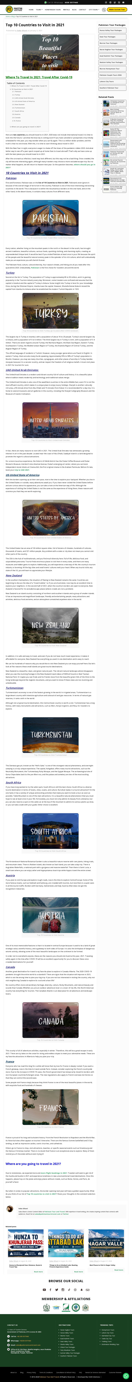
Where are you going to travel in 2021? (26, 127)
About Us (14, 1372)
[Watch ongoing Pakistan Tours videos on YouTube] (44, 1290)
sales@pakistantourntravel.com (28, 1345)
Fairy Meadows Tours (67, 1350)
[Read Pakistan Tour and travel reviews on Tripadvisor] (87, 1290)
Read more (38, 1272)
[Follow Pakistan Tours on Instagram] (62, 1290)
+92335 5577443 (25, 1341)
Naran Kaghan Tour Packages (111, 50)
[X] (120, 2)
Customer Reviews (115, 1372)
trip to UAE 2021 (22, 470)
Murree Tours (65, 1336)
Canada (18, 117)
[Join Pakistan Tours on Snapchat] (81, 1290)
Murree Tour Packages (108, 43)
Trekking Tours (107, 1341)
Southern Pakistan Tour (109, 88)
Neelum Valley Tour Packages (111, 62)
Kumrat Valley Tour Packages (70, 1353)
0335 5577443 (71, 2)
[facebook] (107, 2)
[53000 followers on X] (56, 1290)
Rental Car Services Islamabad (95, 1372)
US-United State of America (25, 101)
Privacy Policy (31, 1372)
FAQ (80, 1372)
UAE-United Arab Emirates (24, 98)
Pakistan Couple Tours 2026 (111, 75)
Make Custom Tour (117, 10)
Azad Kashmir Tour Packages (111, 56)
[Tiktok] (115, 2)
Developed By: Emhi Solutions (89, 1377)
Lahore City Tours (107, 82)
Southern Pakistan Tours (68, 1356)
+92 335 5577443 (23, 1336)
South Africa (19, 111)
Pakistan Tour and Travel (54, 1212)
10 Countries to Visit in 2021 (22, 89)
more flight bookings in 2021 (54, 1173)
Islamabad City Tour (108, 1336)
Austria (17, 114)
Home (8, 16)
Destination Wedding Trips (110, 1344)
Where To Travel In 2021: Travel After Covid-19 (29, 86)
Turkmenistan (20, 108)
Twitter (66, 1214)
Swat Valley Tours (66, 1341)
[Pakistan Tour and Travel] (14, 9)
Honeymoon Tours (108, 1330)
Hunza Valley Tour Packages (111, 30)
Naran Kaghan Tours (67, 1330)
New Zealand (19, 104)
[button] (126, 1376)
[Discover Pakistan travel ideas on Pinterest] (75, 1290)
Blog (12, 16)
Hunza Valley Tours (66, 1333)
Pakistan (18, 91)
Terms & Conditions (46, 1372)
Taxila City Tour (107, 1339)
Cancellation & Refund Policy (65, 1372)
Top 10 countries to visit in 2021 (41, 1194)
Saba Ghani (22, 30)
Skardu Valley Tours (66, 1344)
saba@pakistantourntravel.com (48, 1214)
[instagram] (111, 2)
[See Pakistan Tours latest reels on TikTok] (69, 1290)
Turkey (17, 95)
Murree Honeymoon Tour (110, 69)
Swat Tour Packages (107, 37)
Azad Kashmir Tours (67, 1339)
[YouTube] (124, 2)
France (18, 121)
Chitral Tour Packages (67, 1347)
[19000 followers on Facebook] (50, 1290)
